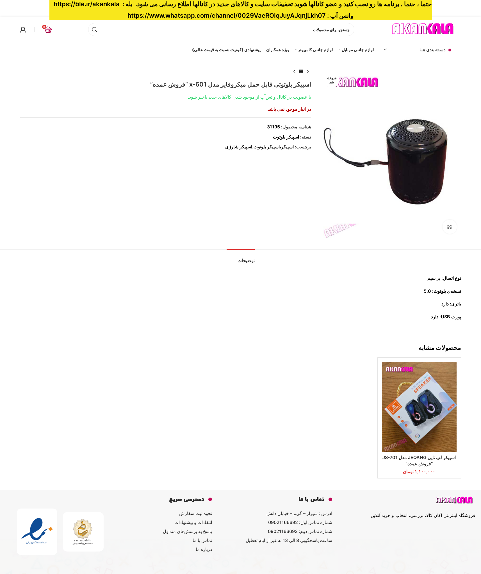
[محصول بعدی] (294, 71)
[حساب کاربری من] (23, 29)
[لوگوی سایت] (423, 29)
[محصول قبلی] (307, 71)
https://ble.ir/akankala (87, 4)
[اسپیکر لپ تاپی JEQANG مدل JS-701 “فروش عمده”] (419, 407)
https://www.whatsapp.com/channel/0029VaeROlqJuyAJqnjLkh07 (226, 15)
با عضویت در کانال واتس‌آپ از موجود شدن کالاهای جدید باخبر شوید (249, 97)
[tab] (241, 257)
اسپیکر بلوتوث (286, 137)
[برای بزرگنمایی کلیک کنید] (450, 227)
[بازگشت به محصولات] (301, 71)
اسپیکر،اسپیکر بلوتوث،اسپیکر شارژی (259, 146)
